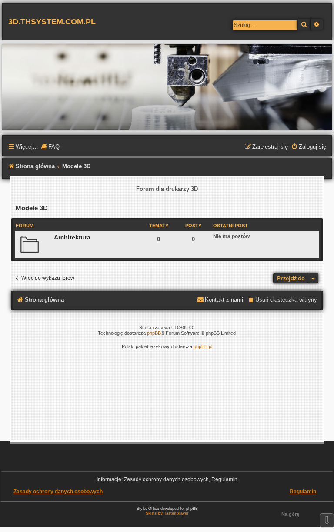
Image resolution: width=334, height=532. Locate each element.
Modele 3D (32, 208)
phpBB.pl (203, 346)
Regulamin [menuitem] (303, 492)
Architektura (72, 237)
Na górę (290, 514)
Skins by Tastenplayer (167, 513)
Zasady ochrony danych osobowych (58, 492)
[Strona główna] (167, 86)
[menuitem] (50, 147)
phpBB (154, 333)
